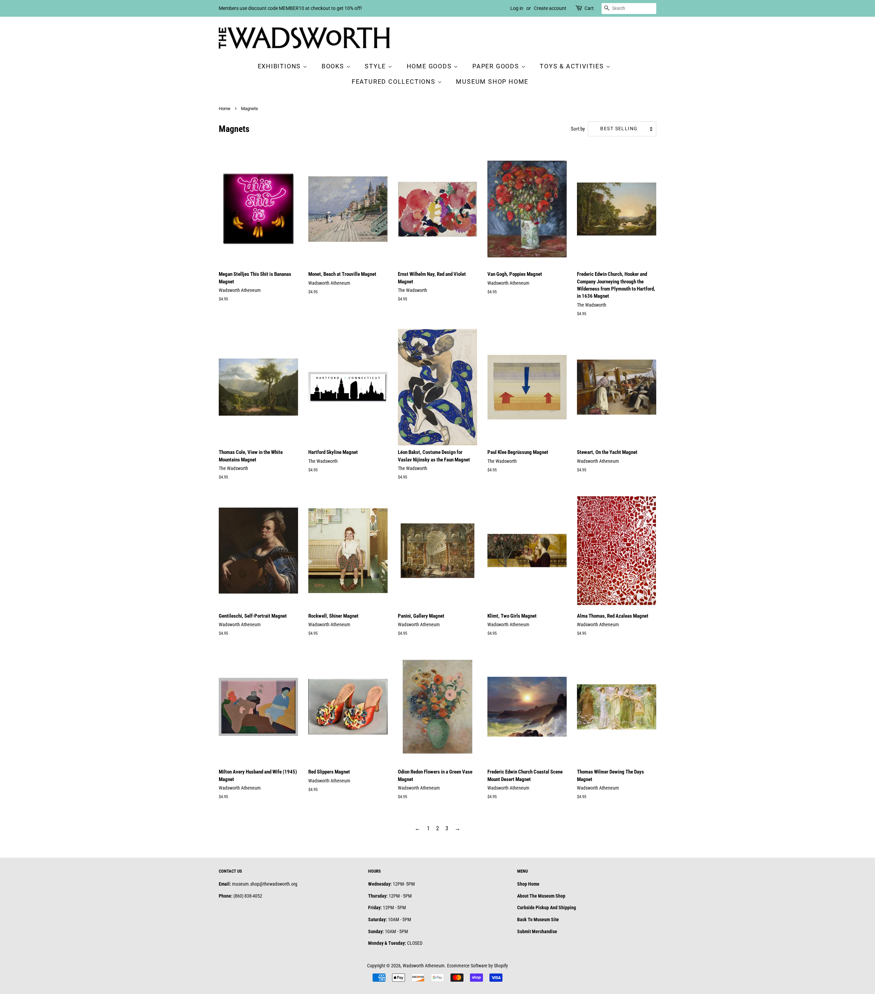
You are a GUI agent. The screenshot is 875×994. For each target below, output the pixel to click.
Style (376, 66)
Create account (550, 8)
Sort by (578, 129)
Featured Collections (395, 81)
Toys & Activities (573, 66)
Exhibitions (280, 66)
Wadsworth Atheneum (424, 966)
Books (334, 66)
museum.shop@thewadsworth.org (264, 884)
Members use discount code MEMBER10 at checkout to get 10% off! (290, 8)
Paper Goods (496, 66)
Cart (589, 8)
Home (224, 108)
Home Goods (430, 66)
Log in (516, 8)
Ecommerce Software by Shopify (477, 966)
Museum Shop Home (492, 81)
